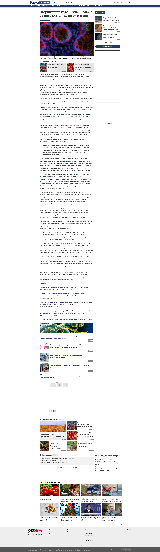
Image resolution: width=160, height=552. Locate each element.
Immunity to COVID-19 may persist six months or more (65, 319)
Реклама (51, 532)
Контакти (52, 530)
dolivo (98, 458)
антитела (55, 376)
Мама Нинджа (80, 545)
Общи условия (89, 530)
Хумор (100, 5)
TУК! (59, 460)
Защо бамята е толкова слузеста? (111, 466)
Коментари (47, 455)
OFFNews (31, 545)
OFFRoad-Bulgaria (63, 545)
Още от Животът (50, 419)
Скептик (94, 5)
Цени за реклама (54, 534)
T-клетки (48, 376)
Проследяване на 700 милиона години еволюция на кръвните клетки (83, 66)
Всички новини (107, 46)
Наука (59, 2)
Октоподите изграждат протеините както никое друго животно (56, 65)
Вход (68, 530)
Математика (45, 5)
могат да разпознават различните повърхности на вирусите (70, 114)
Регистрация (70, 532)
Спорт (73, 2)
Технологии (81, 5)
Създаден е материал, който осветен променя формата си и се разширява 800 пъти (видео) (111, 37)
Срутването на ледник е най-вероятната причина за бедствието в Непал (111, 19)
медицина (43, 377)
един (65, 161)
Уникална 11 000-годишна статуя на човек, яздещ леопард (110, 27)
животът (62, 376)
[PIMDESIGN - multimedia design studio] (126, 550)
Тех (84, 2)
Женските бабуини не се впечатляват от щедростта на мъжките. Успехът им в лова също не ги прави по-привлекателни (85, 447)
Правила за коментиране (88, 532)
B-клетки (42, 376)
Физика (38, 5)
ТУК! (67, 462)
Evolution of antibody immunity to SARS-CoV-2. (65, 287)
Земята (53, 5)
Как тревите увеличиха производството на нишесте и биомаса (52, 436)
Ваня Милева (44, 20)
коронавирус (84, 376)
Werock (72, 545)
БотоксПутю (100, 468)
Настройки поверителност (89, 539)
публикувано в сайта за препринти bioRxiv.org (55, 90)
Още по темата (46, 323)
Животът (59, 5)
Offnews (66, 2)
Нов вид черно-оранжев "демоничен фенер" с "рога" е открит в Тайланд (57, 445)
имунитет (69, 376)
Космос (32, 5)
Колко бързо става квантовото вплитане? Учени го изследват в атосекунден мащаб (107, 463)
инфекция (76, 376)
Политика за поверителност (89, 536)
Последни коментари (108, 455)
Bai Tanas (99, 466)
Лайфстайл (49, 545)
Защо (88, 5)
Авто (79, 2)
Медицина (73, 5)
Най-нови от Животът (50, 61)
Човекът (66, 5)
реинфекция (50, 377)
